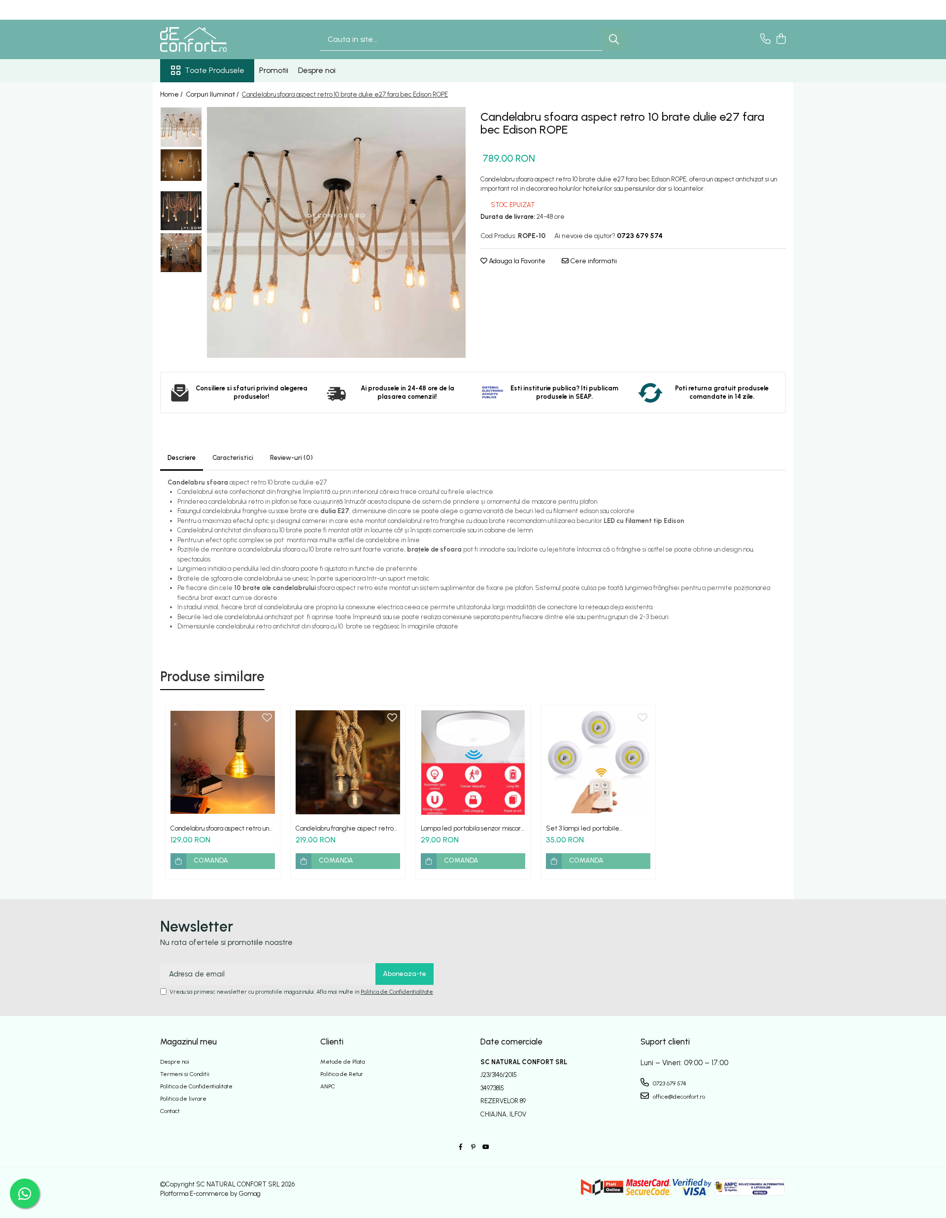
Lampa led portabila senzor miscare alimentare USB (473, 828)
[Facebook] (460, 1147)
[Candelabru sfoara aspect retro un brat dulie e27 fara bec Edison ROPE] (222, 762)
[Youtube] (485, 1147)
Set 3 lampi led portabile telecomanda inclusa (582, 828)
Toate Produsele (214, 70)
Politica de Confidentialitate (397, 991)
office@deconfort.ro (678, 1096)
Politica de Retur (341, 1074)
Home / (172, 94)
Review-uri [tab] (291, 457)
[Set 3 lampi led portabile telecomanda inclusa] (598, 762)
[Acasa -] (209, 39)
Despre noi (317, 70)
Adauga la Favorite (516, 261)
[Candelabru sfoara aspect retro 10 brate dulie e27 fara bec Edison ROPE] (336, 232)
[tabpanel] (336, 232)
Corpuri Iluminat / (213, 94)
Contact (170, 1111)
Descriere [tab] (182, 457)
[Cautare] (614, 40)
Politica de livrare (183, 1098)
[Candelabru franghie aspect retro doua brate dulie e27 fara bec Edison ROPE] (348, 762)
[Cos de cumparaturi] (781, 39)
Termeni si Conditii (184, 1074)
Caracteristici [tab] (232, 457)
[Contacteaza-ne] (765, 39)
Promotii (273, 70)
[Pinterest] (473, 1147)
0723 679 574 (668, 1083)
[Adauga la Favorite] (267, 718)
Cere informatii (593, 261)
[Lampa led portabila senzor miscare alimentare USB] (473, 762)
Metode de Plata (342, 1061)
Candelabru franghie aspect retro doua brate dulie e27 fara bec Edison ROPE (345, 828)
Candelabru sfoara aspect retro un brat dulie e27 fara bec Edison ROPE (221, 828)
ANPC (327, 1086)
